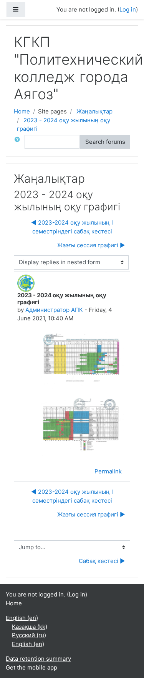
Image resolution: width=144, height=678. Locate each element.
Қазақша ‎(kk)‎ (29, 626)
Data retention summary (38, 658)
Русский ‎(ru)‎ (29, 635)
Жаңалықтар (94, 111)
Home (22, 111)
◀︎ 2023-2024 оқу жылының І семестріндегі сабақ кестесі (72, 227)
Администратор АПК (54, 309)
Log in (77, 594)
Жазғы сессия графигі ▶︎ (91, 245)
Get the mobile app (31, 667)
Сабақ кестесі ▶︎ (102, 561)
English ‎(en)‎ (22, 617)
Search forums (105, 141)
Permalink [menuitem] (108, 471)
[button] (19, 142)
